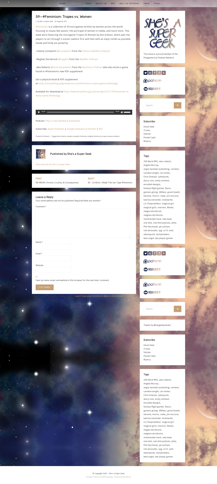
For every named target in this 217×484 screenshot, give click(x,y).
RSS (100, 128)
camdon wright (151, 172)
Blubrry (147, 141)
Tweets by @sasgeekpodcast (157, 325)
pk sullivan (164, 226)
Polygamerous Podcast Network (159, 57)
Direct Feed (149, 126)
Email (39, 253)
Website (39, 265)
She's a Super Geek (116, 473)
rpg (160, 230)
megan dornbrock (152, 211)
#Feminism (42, 26)
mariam (162, 207)
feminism (83, 136)
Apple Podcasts (56, 128)
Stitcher (91, 128)
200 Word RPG (151, 161)
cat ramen (165, 172)
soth (171, 230)
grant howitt (173, 192)
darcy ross (149, 180)
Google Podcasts (76, 128)
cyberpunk (163, 176)
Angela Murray (151, 165)
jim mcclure (172, 195)
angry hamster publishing (156, 168)
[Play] (39, 112)
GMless (162, 192)
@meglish (63, 59)
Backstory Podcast (92, 67)
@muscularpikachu (61, 67)
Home (62, 3)
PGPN (157, 3)
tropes (104, 136)
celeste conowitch (73, 136)
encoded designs (152, 184)
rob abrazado (150, 230)
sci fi (165, 230)
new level (167, 218)
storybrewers (162, 234)
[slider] (127, 112)
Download (74, 120)
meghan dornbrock (94, 136)
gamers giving (151, 192)
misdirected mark (152, 218)
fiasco (168, 188)
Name (39, 242)
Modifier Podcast (88, 59)
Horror (155, 195)
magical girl (168, 203)
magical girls (150, 207)
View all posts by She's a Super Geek (53, 164)
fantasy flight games (154, 188)
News (89, 3)
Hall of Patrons (129, 3)
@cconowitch (64, 50)
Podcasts (75, 3)
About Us (101, 3)
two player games (164, 238)
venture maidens (114, 136)
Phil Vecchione (151, 226)
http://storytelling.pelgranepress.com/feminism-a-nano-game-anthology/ (79, 83)
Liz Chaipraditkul (152, 203)
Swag (147, 3)
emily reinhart (162, 180)
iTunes (147, 130)
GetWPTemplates (107, 477)
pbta (173, 222)
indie (162, 195)
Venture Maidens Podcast (96, 50)
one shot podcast (161, 222)
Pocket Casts (150, 137)
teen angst (149, 238)
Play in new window (55, 120)
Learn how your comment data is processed (99, 295)
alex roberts (61, 136)
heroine (147, 195)
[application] (84, 112)
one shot (148, 222)
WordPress (127, 477)
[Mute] (122, 112)
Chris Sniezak (150, 176)
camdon (175, 168)
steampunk (149, 234)
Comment (41, 206)
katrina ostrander (152, 199)
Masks (170, 207)
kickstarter (167, 199)
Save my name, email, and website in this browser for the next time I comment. (72, 280)
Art (113, 3)
